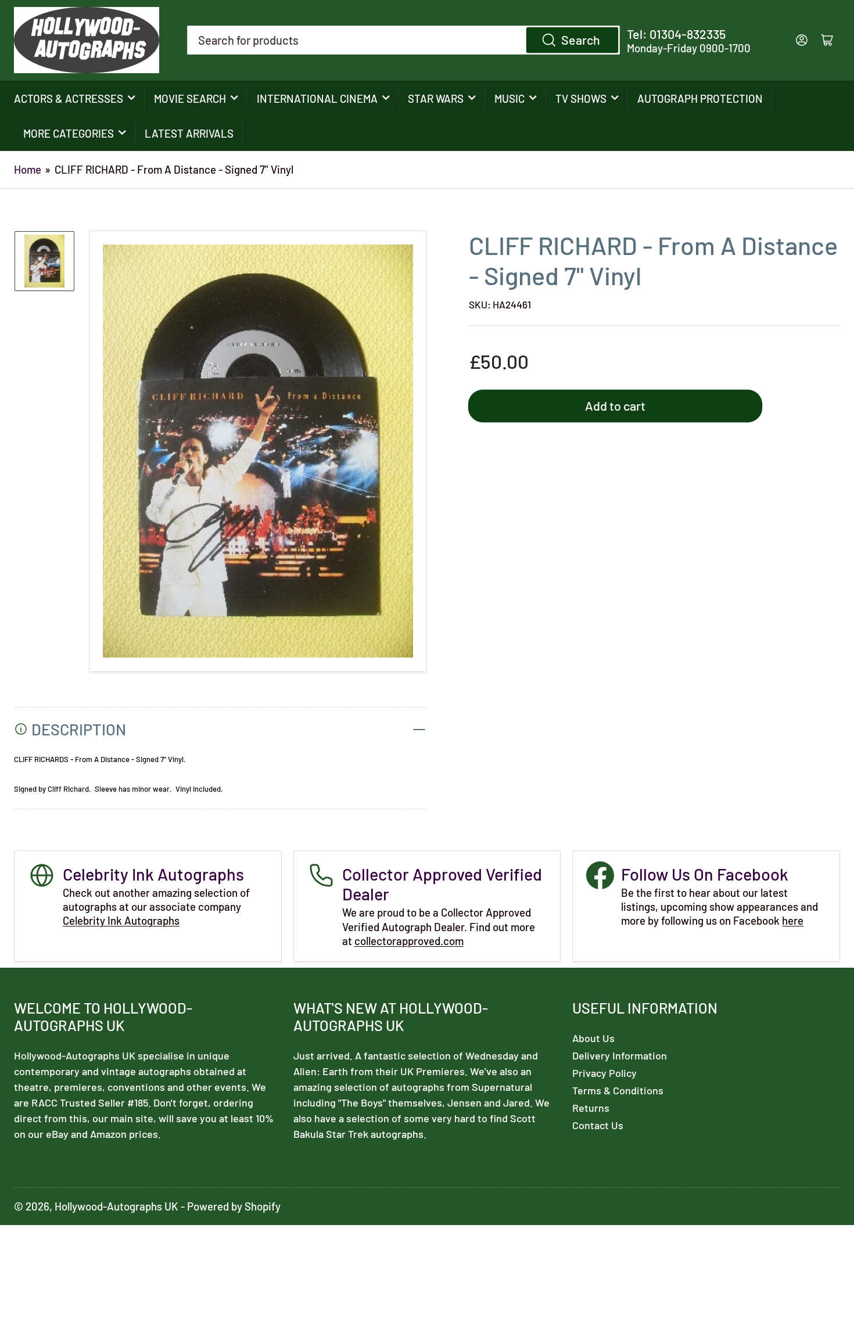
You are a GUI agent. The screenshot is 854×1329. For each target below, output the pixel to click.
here (792, 920)
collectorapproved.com (409, 940)
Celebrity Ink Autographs (121, 920)
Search (580, 39)
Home (27, 169)
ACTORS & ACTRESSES (68, 98)
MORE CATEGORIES (68, 133)
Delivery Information (619, 1055)
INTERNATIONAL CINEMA (317, 98)
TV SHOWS (581, 98)
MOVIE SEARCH (190, 98)
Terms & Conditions (617, 1090)
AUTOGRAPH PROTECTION (700, 98)
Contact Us (597, 1125)
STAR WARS (436, 98)
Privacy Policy (604, 1072)
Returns (590, 1107)
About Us (593, 1038)
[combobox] (403, 40)
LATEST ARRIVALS (189, 133)
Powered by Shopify (234, 1206)
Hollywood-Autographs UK (116, 1206)
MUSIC (509, 98)
